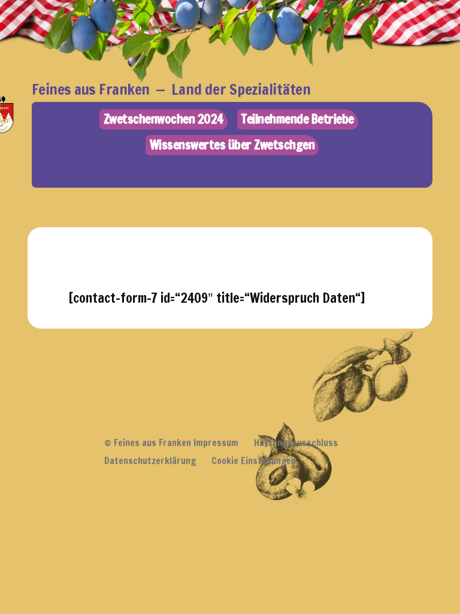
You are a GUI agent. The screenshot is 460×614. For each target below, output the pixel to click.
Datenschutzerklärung (150, 460)
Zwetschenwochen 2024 (163, 119)
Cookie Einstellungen (253, 460)
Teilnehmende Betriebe (297, 119)
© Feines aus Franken (147, 442)
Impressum (215, 442)
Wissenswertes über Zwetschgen (232, 145)
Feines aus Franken (91, 89)
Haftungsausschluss (296, 442)
